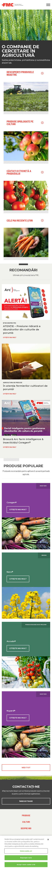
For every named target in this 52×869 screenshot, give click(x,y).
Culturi (26, 822)
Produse (26, 815)
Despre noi (26, 828)
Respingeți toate (26, 858)
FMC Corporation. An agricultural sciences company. (19, 5)
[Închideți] (48, 839)
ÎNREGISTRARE (26, 801)
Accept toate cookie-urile (26, 864)
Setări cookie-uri (26, 851)
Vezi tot (26, 767)
